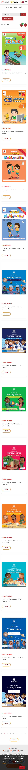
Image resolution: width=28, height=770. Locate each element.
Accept (22, 767)
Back (14, 739)
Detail (6, 80)
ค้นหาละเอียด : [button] (7, 18)
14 (25, 733)
